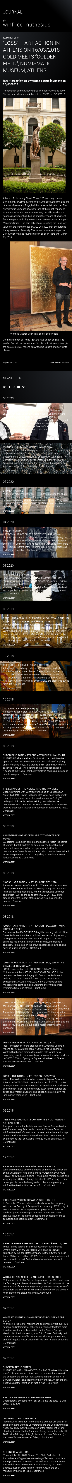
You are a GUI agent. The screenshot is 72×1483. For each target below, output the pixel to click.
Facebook (9, 387)
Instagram (13, 387)
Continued (8, 432)
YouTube (18, 387)
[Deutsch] (4, 387)
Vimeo (23, 387)
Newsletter (12, 378)
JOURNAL (13, 12)
